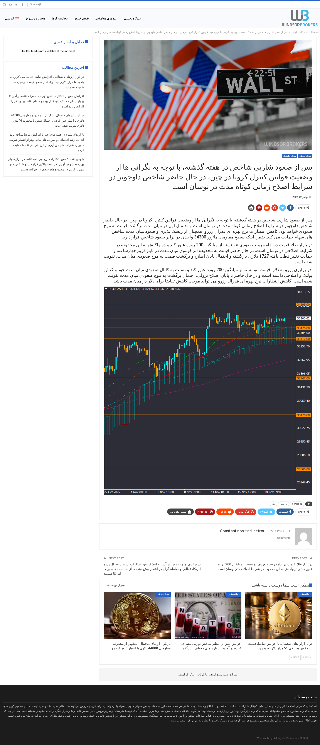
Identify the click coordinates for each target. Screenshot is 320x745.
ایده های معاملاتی (106, 18)
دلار (273, 504)
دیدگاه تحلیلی (132, 18)
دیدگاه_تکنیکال (289, 156)
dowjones (297, 504)
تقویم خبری (81, 18)
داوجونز (283, 504)
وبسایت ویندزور (35, 18)
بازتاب (201, 674)
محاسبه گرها (60, 18)
